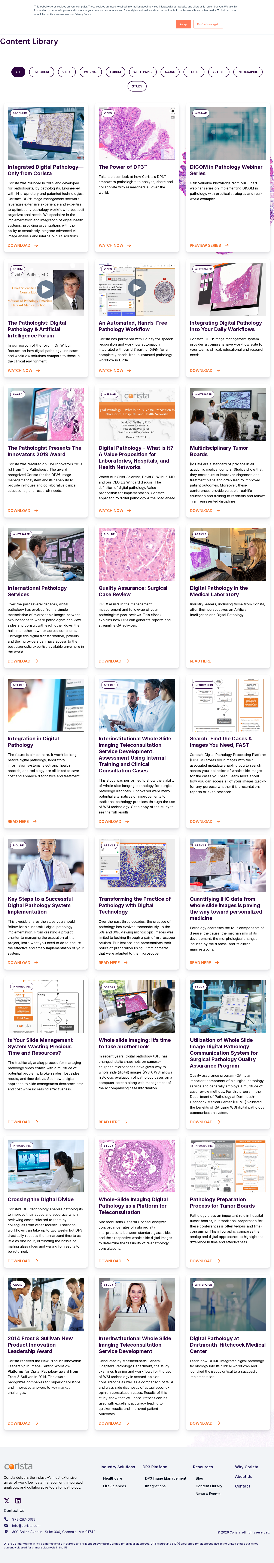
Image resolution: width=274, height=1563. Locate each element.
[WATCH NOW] (137, 177)
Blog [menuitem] (199, 1478)
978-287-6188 (24, 1519)
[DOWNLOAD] (46, 177)
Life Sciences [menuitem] (114, 1486)
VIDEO (66, 72)
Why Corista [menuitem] (246, 1467)
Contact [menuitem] (242, 1486)
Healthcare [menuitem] (112, 1478)
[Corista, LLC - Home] (18, 1466)
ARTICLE (219, 72)
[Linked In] (18, 1501)
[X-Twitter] (7, 1501)
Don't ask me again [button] (208, 24)
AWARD (170, 72)
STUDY (137, 86)
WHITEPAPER (142, 72)
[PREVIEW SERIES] (228, 177)
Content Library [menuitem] (209, 1486)
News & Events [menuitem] (208, 1494)
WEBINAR (91, 72)
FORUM (115, 72)
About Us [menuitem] (243, 1476)
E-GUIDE (194, 72)
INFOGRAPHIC (248, 72)
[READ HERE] (228, 596)
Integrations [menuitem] (155, 1486)
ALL (18, 72)
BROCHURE (41, 72)
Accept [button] (183, 24)
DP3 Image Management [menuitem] (165, 1478)
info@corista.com (26, 1525)
